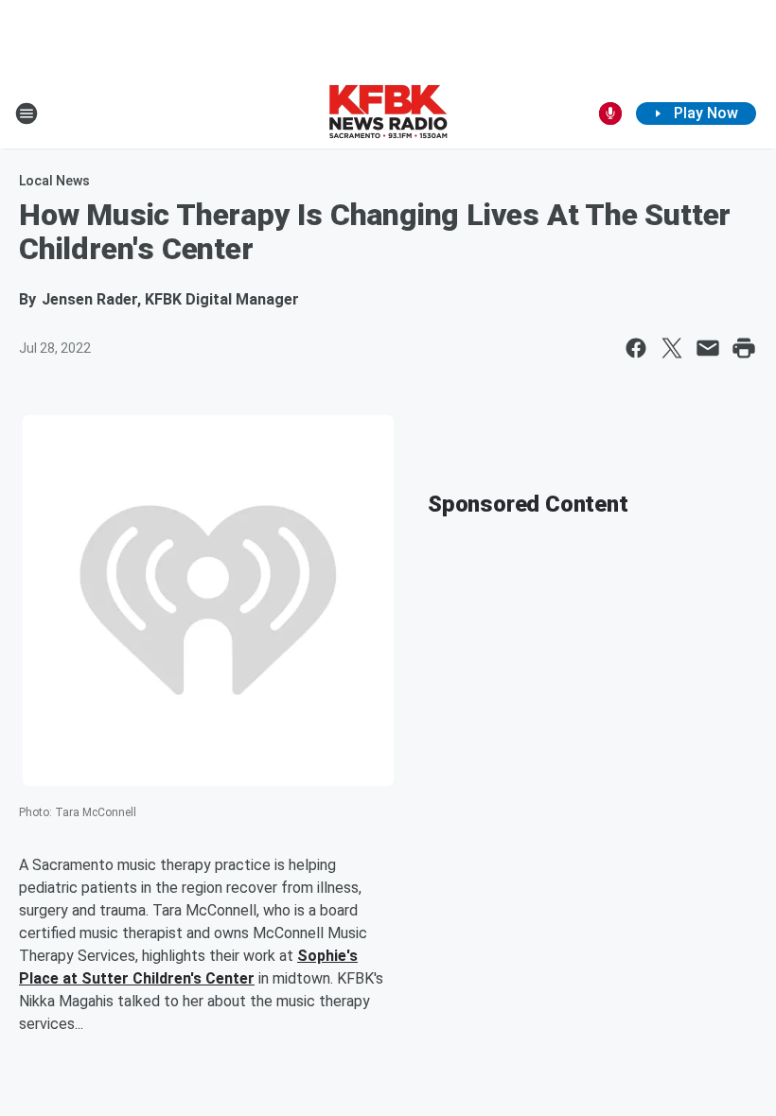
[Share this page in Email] (708, 348)
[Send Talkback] (610, 113)
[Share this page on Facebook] (636, 348)
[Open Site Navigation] (26, 113)
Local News (54, 180)
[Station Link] (388, 113)
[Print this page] (744, 348)
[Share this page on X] (672, 348)
